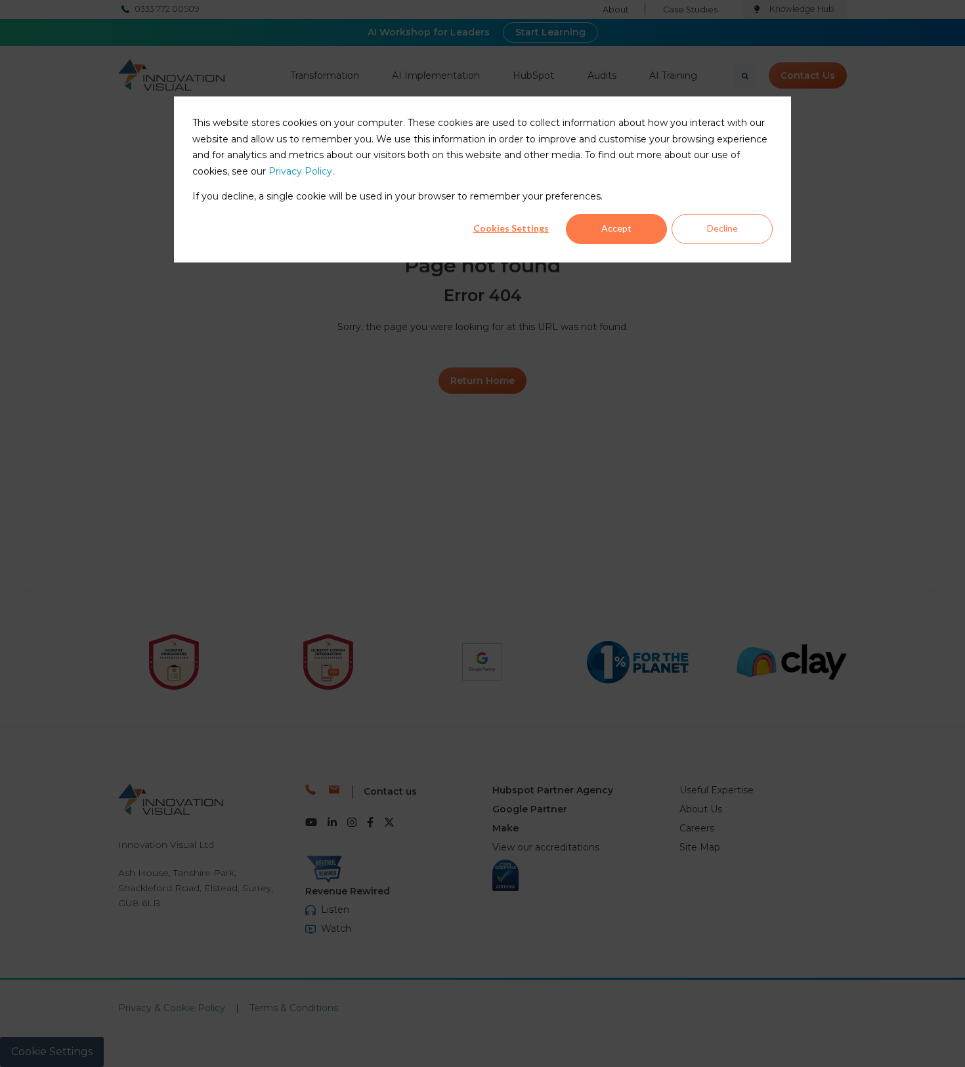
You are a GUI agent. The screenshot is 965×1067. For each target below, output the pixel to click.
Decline (722, 228)
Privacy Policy (300, 171)
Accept (616, 228)
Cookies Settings (511, 228)
